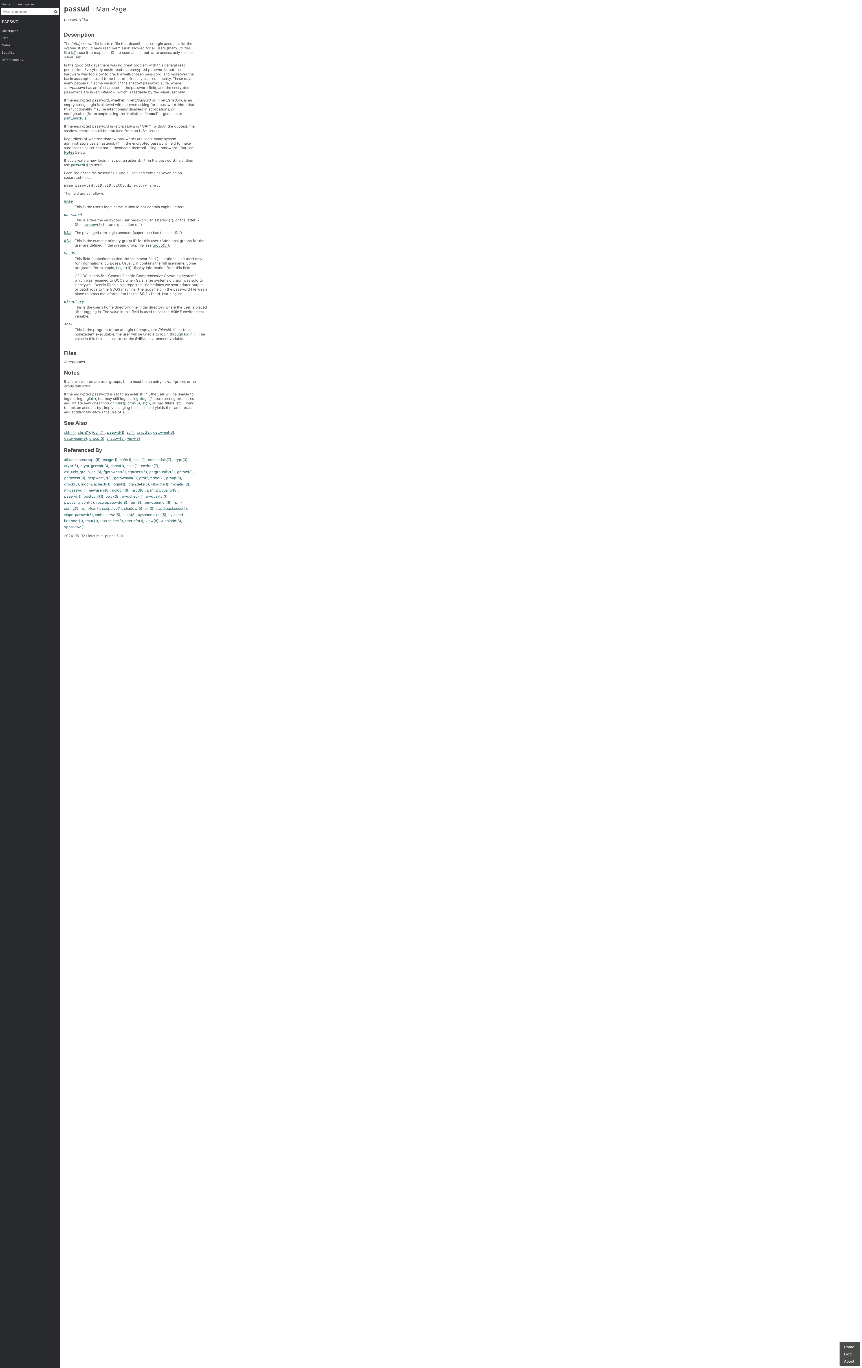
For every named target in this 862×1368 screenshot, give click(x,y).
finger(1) (123, 267)
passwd (10, 21)
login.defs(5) (138, 484)
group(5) (160, 245)
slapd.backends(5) (171, 508)
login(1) (190, 334)
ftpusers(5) (137, 472)
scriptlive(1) (112, 508)
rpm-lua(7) (91, 508)
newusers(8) (99, 490)
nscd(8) (138, 490)
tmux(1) (91, 521)
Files (5, 38)
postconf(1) (93, 496)
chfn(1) (70, 432)
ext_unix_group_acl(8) (82, 472)
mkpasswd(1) (75, 490)
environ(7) (149, 465)
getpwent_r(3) (100, 478)
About (849, 1361)
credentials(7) (159, 459)
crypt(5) (71, 465)
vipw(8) (133, 438)
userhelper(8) (111, 521)
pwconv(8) (93, 224)
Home (849, 1347)
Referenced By (12, 60)
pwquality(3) (156, 496)
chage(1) (110, 459)
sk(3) (149, 508)
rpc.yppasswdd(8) (111, 502)
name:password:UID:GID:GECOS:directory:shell (112, 185)
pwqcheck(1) (133, 496)
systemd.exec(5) (152, 514)
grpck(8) (71, 484)
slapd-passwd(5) (78, 514)
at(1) (146, 403)
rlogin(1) (147, 398)
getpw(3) (185, 472)
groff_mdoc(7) (151, 478)
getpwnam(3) (75, 438)
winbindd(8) (171, 521)
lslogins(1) (159, 484)
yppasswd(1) (75, 527)
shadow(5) (116, 438)
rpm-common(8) (157, 502)
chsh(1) (84, 432)
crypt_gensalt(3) (94, 465)
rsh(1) (120, 403)
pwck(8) (113, 496)
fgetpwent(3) (114, 472)
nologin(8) (121, 490)
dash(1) (132, 465)
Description (10, 31)
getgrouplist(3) (162, 472)
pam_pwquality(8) (162, 490)
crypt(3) (144, 432)
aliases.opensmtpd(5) (82, 459)
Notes (6, 45)
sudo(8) (129, 514)
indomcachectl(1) (95, 484)
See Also (8, 52)
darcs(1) (117, 465)
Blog (848, 1354)
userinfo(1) (134, 521)
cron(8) (134, 403)
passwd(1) (79, 165)
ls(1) (74, 52)
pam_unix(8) (74, 118)
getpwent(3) (163, 432)
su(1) (127, 412)
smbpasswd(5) (107, 514)
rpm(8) (135, 502)
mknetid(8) (180, 484)
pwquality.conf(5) (79, 502)
